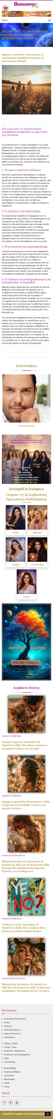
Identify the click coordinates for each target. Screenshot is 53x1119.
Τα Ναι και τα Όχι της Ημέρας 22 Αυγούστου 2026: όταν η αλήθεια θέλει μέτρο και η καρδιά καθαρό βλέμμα (24, 928)
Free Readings (9, 1062)
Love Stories (17, 54)
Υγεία (6, 1058)
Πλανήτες (8, 1026)
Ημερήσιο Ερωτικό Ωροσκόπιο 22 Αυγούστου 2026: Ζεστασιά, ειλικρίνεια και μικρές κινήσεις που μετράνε (24, 745)
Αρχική (6, 54)
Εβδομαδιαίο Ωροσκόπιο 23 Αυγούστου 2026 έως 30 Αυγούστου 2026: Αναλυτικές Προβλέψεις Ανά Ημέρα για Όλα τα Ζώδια (26, 987)
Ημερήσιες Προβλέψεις (12, 736)
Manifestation (9, 1079)
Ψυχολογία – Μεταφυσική (14, 1051)
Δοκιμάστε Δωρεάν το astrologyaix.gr (23, 1113)
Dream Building (10, 1068)
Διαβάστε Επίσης (26, 688)
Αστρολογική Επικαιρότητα (13, 855)
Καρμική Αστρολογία (12, 1034)
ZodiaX (7, 1083)
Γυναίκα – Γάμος (10, 1047)
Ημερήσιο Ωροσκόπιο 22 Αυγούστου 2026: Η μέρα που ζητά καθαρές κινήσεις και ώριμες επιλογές (26, 805)
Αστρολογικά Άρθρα (12, 1072)
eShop (6, 1087)
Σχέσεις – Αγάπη (11, 1043)
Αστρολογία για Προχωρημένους (17, 1055)
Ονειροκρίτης (9, 1037)
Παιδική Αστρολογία (12, 1030)
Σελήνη (7, 1022)
